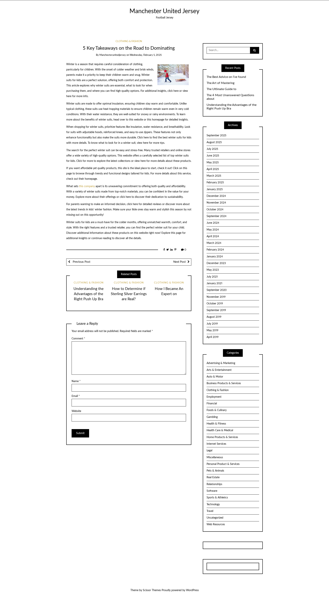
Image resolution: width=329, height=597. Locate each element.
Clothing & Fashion (129, 41)
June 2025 (213, 155)
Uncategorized (215, 517)
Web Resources (216, 524)
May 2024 (213, 229)
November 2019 (216, 297)
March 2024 (214, 243)
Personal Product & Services (223, 464)
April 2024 (213, 236)
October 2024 (215, 209)
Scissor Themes (152, 590)
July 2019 (212, 323)
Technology (213, 504)
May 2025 (213, 162)
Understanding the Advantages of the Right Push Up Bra (88, 294)
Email (76, 396)
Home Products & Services (222, 437)
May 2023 (213, 270)
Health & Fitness (216, 423)
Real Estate (213, 477)
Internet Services (216, 444)
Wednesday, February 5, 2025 (146, 55)
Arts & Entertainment (219, 370)
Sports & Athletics (217, 497)
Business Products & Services (224, 383)
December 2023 (216, 263)
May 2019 (212, 330)
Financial (212, 403)
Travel (210, 511)
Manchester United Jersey (164, 11)
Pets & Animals (215, 470)
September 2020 (217, 290)
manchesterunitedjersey (112, 55)
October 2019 (215, 303)
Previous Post (81, 261)
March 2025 (214, 176)
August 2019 (214, 317)
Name (76, 381)
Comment (78, 338)
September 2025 (216, 135)
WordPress (192, 590)
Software (212, 491)
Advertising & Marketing (221, 363)
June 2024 (213, 223)
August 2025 (214, 142)
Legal (209, 450)
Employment (214, 397)
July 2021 (212, 276)
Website (76, 411)
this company (87, 186)
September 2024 (216, 216)
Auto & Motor (215, 376)
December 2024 (216, 196)
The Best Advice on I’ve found (226, 76)
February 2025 (215, 182)
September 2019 (216, 310)
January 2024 (215, 256)
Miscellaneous (215, 457)
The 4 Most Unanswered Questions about (230, 97)
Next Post (179, 261)
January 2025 (215, 189)
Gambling (212, 417)
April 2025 (213, 169)
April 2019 (213, 337)
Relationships (214, 484)
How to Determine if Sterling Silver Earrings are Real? (129, 294)
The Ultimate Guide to (221, 89)
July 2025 (212, 149)
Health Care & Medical (220, 430)
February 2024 (215, 249)
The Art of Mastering (220, 83)
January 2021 (214, 283)
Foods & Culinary (217, 410)
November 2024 (216, 202)
